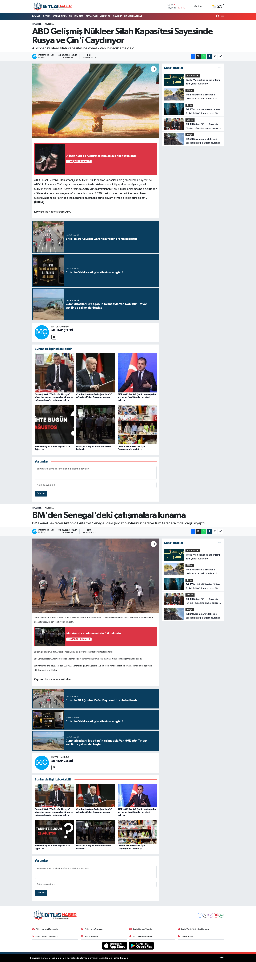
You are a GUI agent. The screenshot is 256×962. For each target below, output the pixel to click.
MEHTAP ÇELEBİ (62, 330)
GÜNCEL (105, 16)
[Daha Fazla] (209, 56)
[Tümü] (220, 68)
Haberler (36, 24)
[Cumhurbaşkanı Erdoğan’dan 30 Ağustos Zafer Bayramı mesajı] (95, 373)
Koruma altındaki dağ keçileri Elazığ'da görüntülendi (202, 141)
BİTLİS (47, 16)
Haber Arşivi (187, 936)
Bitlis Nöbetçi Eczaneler (47, 929)
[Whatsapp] (221, 915)
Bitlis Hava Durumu (94, 929)
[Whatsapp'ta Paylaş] (203, 56)
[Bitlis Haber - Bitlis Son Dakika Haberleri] (52, 6)
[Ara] (218, 16)
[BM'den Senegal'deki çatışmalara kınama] (95, 576)
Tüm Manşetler (91, 936)
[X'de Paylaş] (198, 56)
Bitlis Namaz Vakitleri (143, 929)
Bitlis (189, 105)
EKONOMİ (92, 16)
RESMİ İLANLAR (133, 16)
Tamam (221, 958)
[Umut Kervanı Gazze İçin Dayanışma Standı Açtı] (137, 425)
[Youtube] (216, 915)
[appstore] (115, 945)
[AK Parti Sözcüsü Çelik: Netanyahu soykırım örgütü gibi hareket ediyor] (137, 373)
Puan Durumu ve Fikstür (47, 936)
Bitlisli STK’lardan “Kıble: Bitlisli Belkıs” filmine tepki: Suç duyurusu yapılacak (202, 111)
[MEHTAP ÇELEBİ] (42, 332)
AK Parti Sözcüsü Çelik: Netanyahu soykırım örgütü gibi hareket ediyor (137, 397)
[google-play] (141, 945)
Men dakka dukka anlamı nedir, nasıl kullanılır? (202, 82)
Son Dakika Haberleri (142, 936)
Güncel (49, 24)
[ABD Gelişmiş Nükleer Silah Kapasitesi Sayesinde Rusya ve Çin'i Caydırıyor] (95, 101)
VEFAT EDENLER (62, 16)
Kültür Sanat (193, 76)
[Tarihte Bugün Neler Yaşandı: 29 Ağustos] (54, 425)
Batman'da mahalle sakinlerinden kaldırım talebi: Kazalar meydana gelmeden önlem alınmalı (201, 96)
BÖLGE (36, 16)
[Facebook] (200, 915)
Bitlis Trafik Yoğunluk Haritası (195, 929)
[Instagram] (210, 915)
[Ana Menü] (222, 16)
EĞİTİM (78, 16)
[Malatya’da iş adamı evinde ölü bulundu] (95, 425)
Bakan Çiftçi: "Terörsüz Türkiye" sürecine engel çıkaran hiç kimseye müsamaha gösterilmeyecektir (54, 397)
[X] (205, 915)
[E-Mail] (53, 337)
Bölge (189, 90)
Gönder (41, 493)
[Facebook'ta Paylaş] (193, 56)
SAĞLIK (117, 16)
